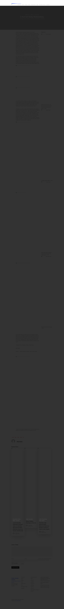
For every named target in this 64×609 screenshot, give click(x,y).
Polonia (14, 520)
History (19, 519)
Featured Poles (15, 519)
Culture (40, 519)
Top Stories (17, 520)
